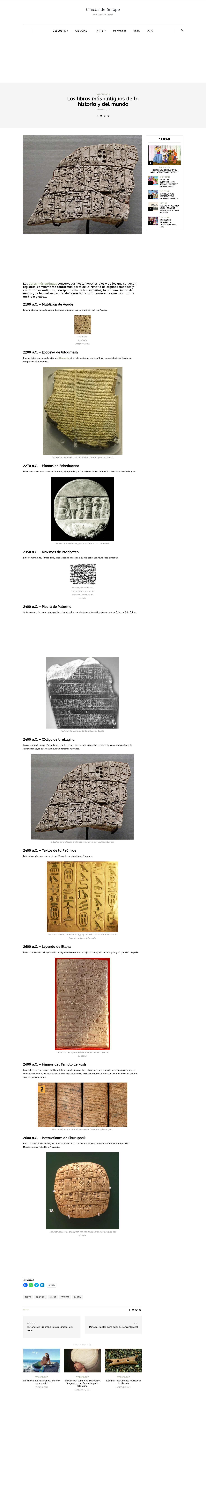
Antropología (103, 94)
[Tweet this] (101, 116)
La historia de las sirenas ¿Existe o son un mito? (41, 1382)
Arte (100, 31)
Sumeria (77, 1297)
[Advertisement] (103, 61)
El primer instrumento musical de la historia (123, 1382)
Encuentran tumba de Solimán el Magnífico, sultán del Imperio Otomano (82, 1383)
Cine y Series (164, 167)
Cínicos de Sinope (103, 9)
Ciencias (81, 31)
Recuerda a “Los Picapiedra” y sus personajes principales (169, 196)
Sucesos (163, 203)
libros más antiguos (43, 283)
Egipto (28, 1297)
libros (53, 1297)
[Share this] (97, 116)
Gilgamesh (63, 358)
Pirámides (65, 1297)
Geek (137, 30)
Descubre (59, 31)
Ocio (150, 30)
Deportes (120, 30)
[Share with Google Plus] (105, 116)
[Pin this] (108, 116)
